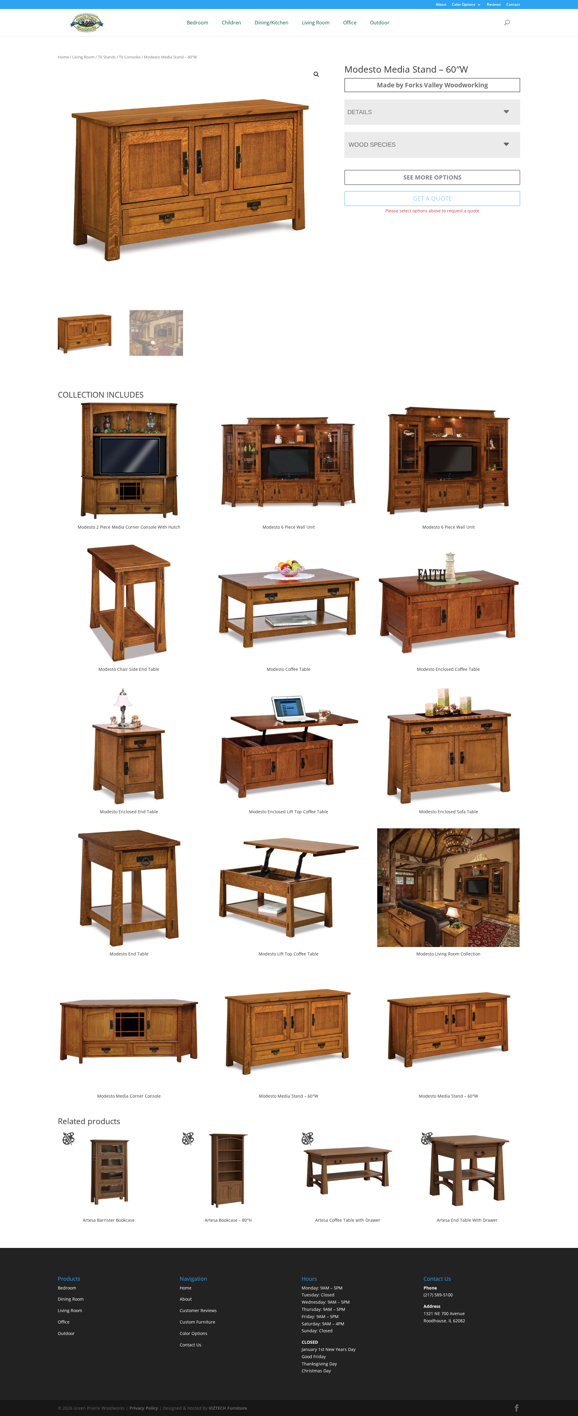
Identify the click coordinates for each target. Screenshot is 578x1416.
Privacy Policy (143, 1408)
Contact (513, 5)
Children (231, 22)
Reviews (494, 5)
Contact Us (190, 1345)
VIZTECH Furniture (228, 1408)
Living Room (316, 22)
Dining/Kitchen (271, 22)
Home (63, 57)
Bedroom (197, 22)
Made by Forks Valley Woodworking (432, 85)
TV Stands (107, 57)
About (441, 5)
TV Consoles (130, 57)
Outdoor (380, 22)
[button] (316, 74)
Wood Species (372, 144)
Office (349, 22)
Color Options (463, 5)
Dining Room (71, 1299)
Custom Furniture (197, 1322)
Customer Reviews (198, 1310)
